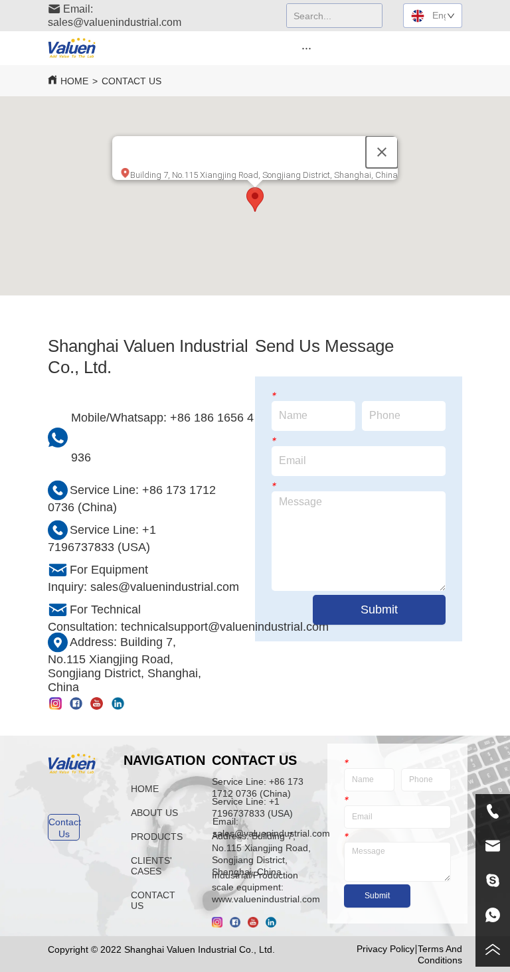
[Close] (382, 152)
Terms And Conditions (440, 954)
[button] (306, 48)
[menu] (306, 47)
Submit (379, 609)
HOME (74, 81)
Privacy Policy (385, 948)
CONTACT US (131, 81)
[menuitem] (306, 47)
